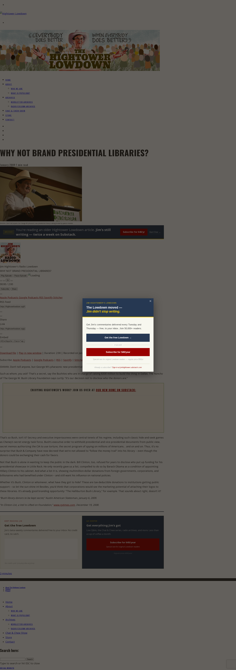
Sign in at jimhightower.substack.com (127, 367)
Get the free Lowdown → (118, 337)
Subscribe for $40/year (118, 352)
